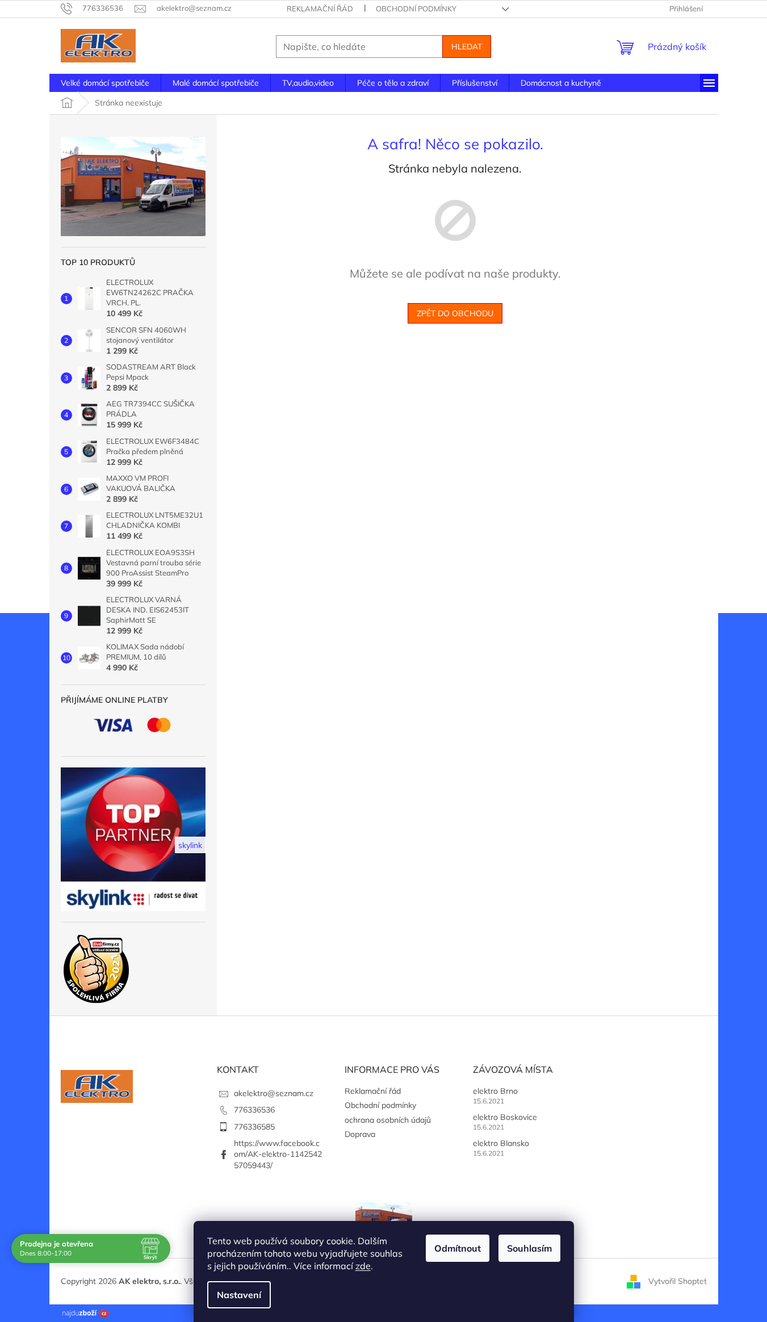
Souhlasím (529, 1248)
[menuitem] (105, 83)
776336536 (254, 1110)
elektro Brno (495, 1091)
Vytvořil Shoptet (677, 1280)
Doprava (360, 1134)
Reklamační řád (320, 8)
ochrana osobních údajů (388, 1120)
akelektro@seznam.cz (273, 1093)
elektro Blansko (501, 1143)
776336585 (254, 1127)
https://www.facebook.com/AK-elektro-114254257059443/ (278, 1154)
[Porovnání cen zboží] (86, 1312)
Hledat (466, 46)
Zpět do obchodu (455, 313)
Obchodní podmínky (416, 8)
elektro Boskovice (505, 1117)
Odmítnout (457, 1248)
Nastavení (239, 1294)
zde (363, 1265)
